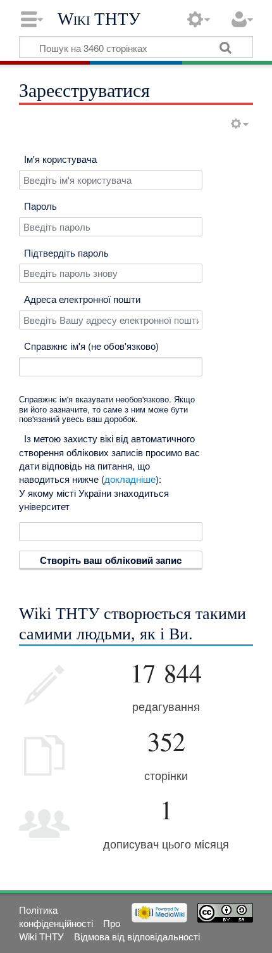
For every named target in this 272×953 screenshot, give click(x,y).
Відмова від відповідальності (137, 936)
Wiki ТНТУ (99, 19)
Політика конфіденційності (56, 916)
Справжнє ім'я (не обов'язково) (91, 345)
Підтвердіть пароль (66, 252)
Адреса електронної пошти (82, 298)
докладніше (130, 478)
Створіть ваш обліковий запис (111, 560)
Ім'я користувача (60, 158)
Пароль (40, 205)
